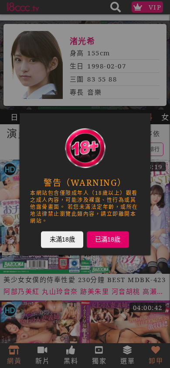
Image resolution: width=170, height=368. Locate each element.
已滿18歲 (107, 239)
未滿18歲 (62, 239)
